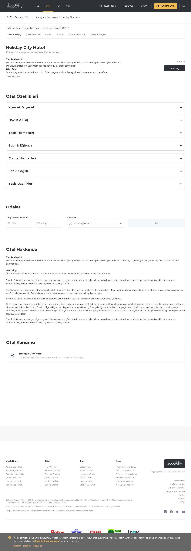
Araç (68, 6)
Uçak (37, 6)
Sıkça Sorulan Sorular (175, 491)
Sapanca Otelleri (52, 474)
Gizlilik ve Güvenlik (176, 488)
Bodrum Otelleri (52, 470)
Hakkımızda (179, 481)
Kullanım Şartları (177, 484)
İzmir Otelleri (51, 467)
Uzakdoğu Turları (88, 485)
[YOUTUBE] (183, 512)
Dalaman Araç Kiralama (126, 474)
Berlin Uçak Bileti (13, 478)
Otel (48, 6)
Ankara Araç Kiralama (125, 470)
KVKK (182, 502)
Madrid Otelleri (51, 481)
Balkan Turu (85, 467)
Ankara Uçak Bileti (14, 467)
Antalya (40, 17)
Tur (58, 6)
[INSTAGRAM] (165, 512)
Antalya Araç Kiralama (125, 478)
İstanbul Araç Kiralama (126, 467)
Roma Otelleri (51, 478)
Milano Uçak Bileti (14, 470)
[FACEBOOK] (171, 512)
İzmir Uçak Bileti (13, 481)
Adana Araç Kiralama (125, 485)
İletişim (181, 498)
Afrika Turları (85, 478)
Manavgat (52, 17)
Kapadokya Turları (88, 474)
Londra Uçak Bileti (14, 485)
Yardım (182, 495)
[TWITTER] (177, 512)
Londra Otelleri (51, 485)
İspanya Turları (86, 481)
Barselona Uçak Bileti (15, 474)
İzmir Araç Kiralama (124, 481)
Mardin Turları (86, 470)
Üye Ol (144, 6)
